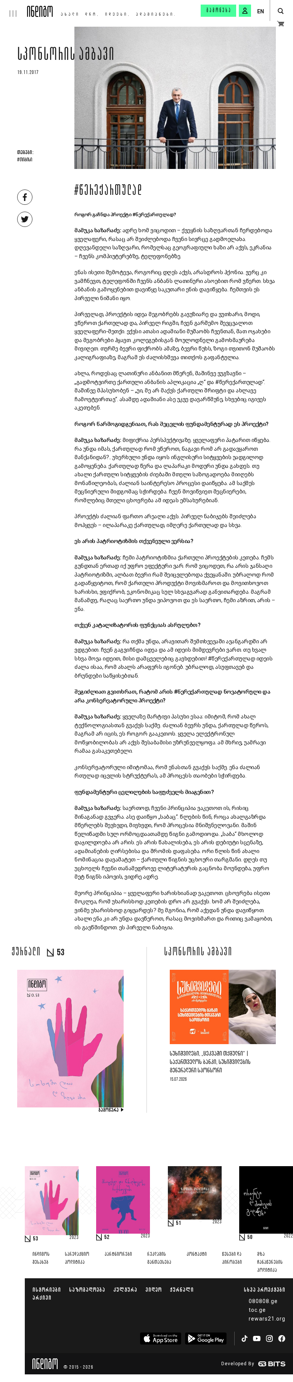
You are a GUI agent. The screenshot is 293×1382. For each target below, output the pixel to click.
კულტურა (125, 1289)
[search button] (280, 11)
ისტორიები (46, 1289)
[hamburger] (13, 8)
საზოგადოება (87, 1289)
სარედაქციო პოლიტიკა (77, 1258)
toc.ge (257, 1310)
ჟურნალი (182, 1289)
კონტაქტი (197, 1254)
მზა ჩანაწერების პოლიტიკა (270, 1262)
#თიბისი (24, 160)
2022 (288, 1236)
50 (250, 1237)
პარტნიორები (118, 1254)
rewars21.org (267, 1319)
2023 (74, 1238)
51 (178, 1223)
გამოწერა (219, 11)
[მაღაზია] (280, 23)
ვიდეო (153, 1289)
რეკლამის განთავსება (159, 1258)
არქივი (42, 1297)
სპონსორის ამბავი (66, 56)
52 (106, 1237)
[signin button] (245, 11)
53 (35, 1239)
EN (260, 11)
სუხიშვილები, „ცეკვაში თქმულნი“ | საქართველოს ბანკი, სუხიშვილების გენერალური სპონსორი (210, 1062)
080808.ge (263, 1301)
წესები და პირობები (232, 1258)
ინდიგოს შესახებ (41, 1258)
